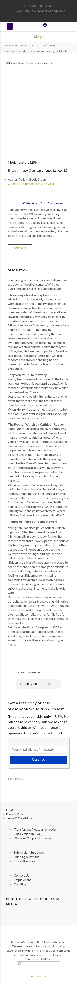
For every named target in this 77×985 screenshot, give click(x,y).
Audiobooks (49, 45)
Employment (22, 880)
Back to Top (38, 976)
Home (7, 45)
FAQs (10, 809)
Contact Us (21, 875)
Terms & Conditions (19, 818)
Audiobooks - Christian (18, 51)
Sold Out (20, 248)
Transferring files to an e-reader (35, 829)
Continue (38, 759)
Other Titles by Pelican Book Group (32, 183)
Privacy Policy (15, 814)
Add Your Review (52, 203)
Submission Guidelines (29, 852)
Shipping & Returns (26, 857)
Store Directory (24, 861)
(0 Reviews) (30, 203)
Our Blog (20, 884)
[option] (38, 107)
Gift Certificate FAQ (28, 834)
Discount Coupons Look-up (32, 838)
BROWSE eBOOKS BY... (26, 45)
